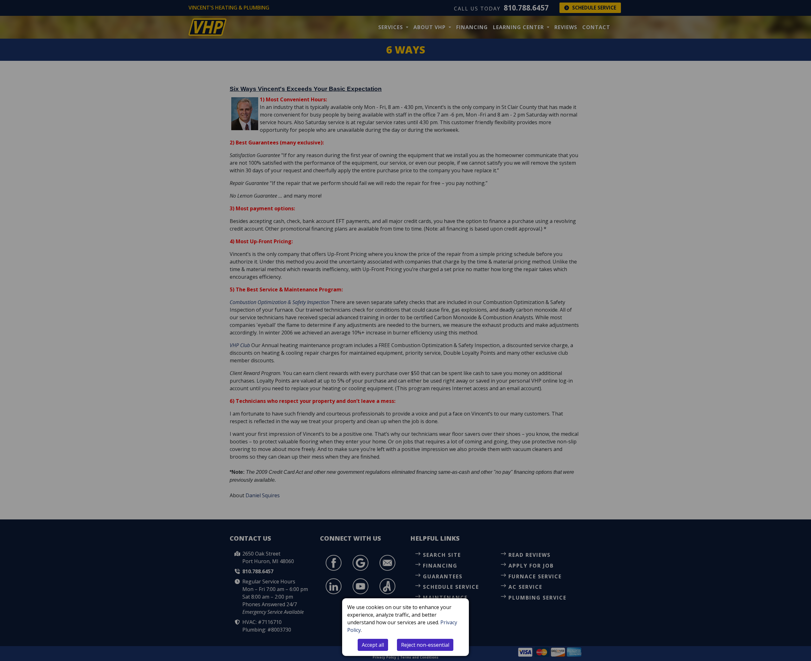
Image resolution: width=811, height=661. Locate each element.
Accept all (373, 644)
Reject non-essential (425, 644)
